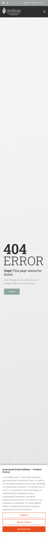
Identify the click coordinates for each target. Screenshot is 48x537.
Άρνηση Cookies (24, 522)
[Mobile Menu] (44, 11)
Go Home (11, 291)
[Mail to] (8, 3)
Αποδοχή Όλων (24, 529)
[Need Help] (4, 3)
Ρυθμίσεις (24, 515)
